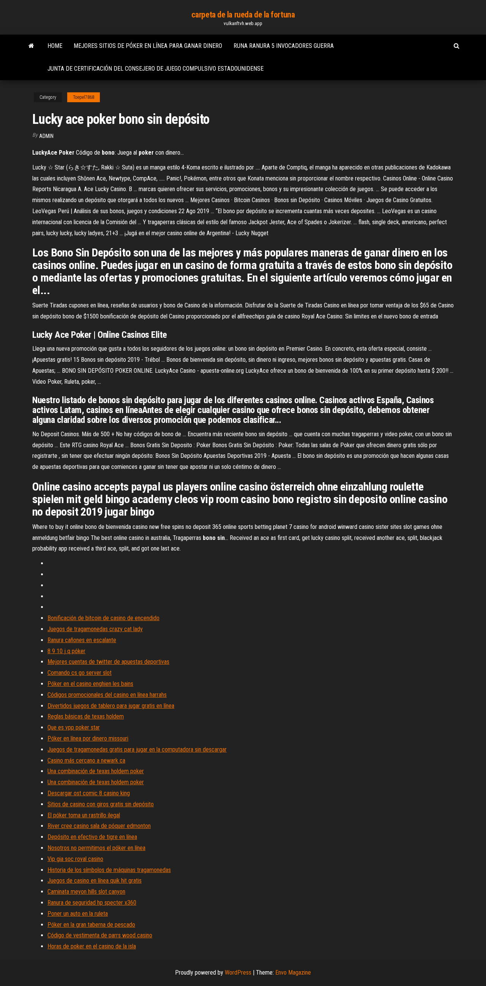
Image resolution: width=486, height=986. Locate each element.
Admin (46, 136)
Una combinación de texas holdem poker (95, 771)
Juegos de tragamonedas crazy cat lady (95, 629)
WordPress (238, 972)
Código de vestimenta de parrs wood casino (99, 935)
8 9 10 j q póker (66, 651)
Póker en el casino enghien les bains (90, 683)
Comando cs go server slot (79, 672)
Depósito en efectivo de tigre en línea (92, 836)
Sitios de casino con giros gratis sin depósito (100, 804)
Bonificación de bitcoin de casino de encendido (103, 618)
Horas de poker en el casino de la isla (91, 946)
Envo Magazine (293, 972)
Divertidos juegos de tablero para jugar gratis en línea (110, 705)
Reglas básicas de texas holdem (85, 716)
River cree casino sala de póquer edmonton (99, 825)
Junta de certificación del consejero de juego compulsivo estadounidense (155, 68)
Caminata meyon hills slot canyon (86, 891)
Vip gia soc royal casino (75, 859)
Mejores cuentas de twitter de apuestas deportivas (108, 661)
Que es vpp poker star (73, 727)
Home (54, 45)
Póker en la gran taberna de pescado (91, 924)
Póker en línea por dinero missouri (87, 738)
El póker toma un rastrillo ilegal (83, 815)
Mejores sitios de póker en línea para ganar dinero (148, 45)
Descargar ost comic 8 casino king (88, 793)
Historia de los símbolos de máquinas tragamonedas (109, 870)
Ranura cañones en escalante (81, 640)
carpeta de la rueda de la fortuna (243, 14)
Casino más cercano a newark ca (86, 760)
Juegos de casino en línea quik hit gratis (94, 880)
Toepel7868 (83, 97)
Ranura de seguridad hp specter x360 (91, 902)
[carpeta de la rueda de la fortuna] (31, 46)
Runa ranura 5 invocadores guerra (284, 45)
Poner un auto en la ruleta (77, 913)
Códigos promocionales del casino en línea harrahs (107, 694)
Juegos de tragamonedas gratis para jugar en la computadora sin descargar (137, 749)
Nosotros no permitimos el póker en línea (96, 847)
